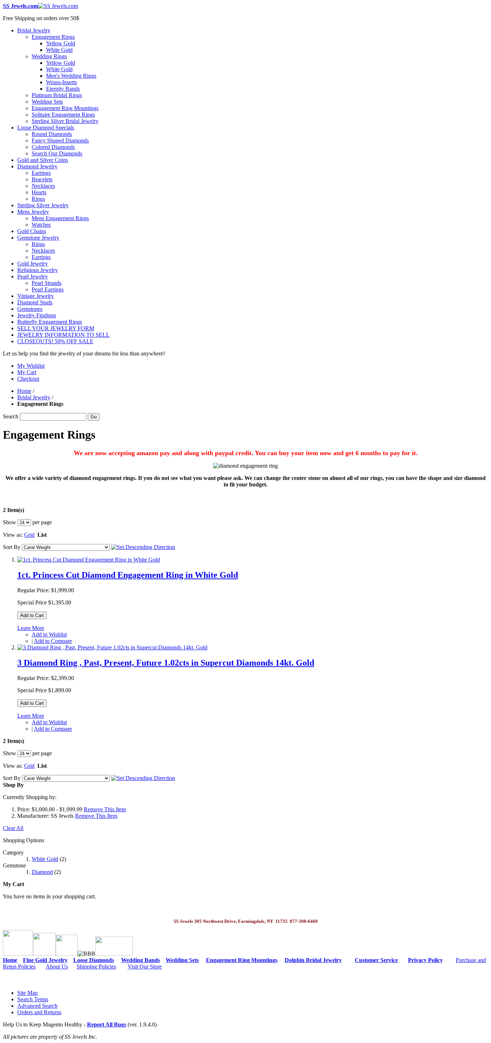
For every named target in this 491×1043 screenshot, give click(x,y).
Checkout (28, 379)
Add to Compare (53, 641)
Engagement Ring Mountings (241, 960)
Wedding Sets (182, 960)
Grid (29, 535)
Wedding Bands (140, 960)
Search (10, 416)
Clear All (13, 828)
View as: (13, 535)
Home (24, 391)
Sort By (11, 547)
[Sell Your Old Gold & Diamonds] (67, 954)
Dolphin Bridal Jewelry (313, 960)
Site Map (27, 993)
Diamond (42, 872)
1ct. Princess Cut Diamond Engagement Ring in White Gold (127, 575)
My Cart (26, 372)
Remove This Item (105, 809)
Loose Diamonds (93, 960)
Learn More (30, 628)
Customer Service (376, 960)
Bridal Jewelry (33, 397)
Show (9, 522)
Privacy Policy (425, 960)
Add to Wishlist (49, 634)
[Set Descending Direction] (143, 547)
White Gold (45, 859)
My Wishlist (31, 366)
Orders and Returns (39, 1012)
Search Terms (32, 999)
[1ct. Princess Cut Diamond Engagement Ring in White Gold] (88, 560)
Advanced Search (37, 1006)
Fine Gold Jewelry (45, 960)
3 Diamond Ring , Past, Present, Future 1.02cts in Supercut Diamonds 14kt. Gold (165, 662)
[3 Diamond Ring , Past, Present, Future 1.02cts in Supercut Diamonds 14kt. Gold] (112, 647)
